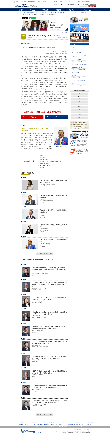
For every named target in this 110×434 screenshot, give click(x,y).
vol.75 (24, 368)
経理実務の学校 (54, 426)
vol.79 (24, 309)
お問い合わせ (85, 4)
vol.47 (24, 221)
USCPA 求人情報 (63, 422)
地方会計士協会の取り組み (78, 80)
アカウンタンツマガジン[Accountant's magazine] (63, 12)
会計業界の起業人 (76, 77)
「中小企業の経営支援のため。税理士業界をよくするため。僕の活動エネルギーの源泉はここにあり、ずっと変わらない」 (49, 269)
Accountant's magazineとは (60, 32)
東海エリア (65, 4)
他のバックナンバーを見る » (44, 414)
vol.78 (24, 323)
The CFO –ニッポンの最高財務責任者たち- (50, 161)
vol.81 (24, 279)
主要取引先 (71, 4)
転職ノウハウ (33, 424)
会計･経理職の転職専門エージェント (30, 12)
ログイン (57, 117)
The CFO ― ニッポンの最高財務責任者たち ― (79, 55)
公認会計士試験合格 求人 (53, 422)
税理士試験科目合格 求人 (79, 422)
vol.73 (24, 397)
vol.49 (24, 192)
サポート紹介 (26, 424)
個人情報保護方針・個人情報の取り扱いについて (76, 424)
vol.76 (24, 353)
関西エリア (58, 4)
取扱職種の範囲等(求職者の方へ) (51, 424)
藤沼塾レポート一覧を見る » (44, 253)
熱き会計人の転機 (44, 163)
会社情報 (89, 424)
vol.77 (24, 338)
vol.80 (24, 294)
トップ (18, 422)
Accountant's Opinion (77, 67)
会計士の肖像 (43, 155)
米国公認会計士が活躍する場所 (79, 64)
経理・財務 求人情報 (25, 422)
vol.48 (24, 207)
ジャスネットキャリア (33, 426)
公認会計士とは (45, 12)
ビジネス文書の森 (77, 426)
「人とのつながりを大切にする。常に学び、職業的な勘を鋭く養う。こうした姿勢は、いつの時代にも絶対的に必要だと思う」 (49, 284)
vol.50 (24, 177)
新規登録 (32, 117)
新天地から (75, 75)
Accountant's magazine (39, 35)
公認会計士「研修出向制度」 (79, 69)
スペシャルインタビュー (78, 85)
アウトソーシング (68, 426)
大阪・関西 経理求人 (35, 422)
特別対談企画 (75, 72)
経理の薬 (61, 426)
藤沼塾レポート (43, 167)
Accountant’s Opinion (45, 165)
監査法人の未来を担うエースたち (80, 61)
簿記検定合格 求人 (89, 422)
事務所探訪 (42, 157)
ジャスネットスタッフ (44, 426)
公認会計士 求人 (43, 422)
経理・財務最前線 (44, 159)
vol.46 (77, 12)
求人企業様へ (93, 4)
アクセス (78, 4)
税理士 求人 (70, 422)
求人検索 (21, 424)
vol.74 (24, 382)
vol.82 (24, 264)
